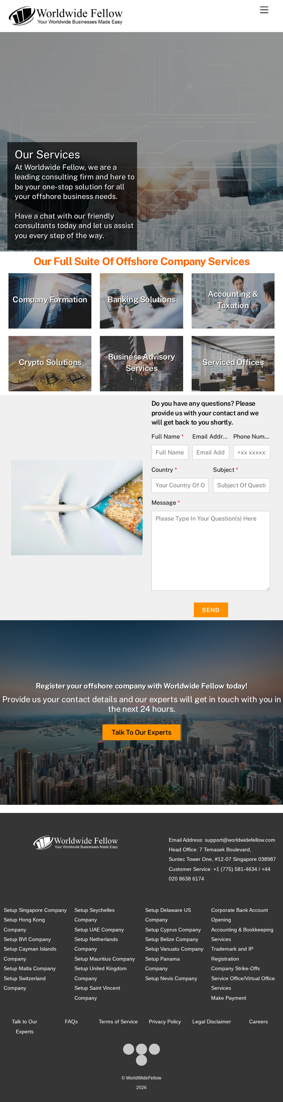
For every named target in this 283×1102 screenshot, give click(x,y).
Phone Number (251, 436)
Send (211, 610)
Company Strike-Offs (235, 968)
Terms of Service (118, 1021)
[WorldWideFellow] (65, 22)
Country (164, 469)
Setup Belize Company (171, 939)
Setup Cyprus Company (173, 930)
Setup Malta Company (30, 968)
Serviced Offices (232, 362)
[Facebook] (128, 1049)
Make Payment (228, 998)
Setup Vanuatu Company (174, 949)
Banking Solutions (141, 299)
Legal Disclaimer (211, 1021)
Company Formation (50, 299)
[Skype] (154, 1049)
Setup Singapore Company (35, 910)
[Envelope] (141, 1060)
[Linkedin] (141, 1049)
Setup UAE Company (99, 930)
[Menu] (264, 10)
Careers (258, 1021)
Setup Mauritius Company (104, 959)
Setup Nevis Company (171, 978)
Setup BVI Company (27, 939)
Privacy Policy (165, 1021)
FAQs (71, 1021)
